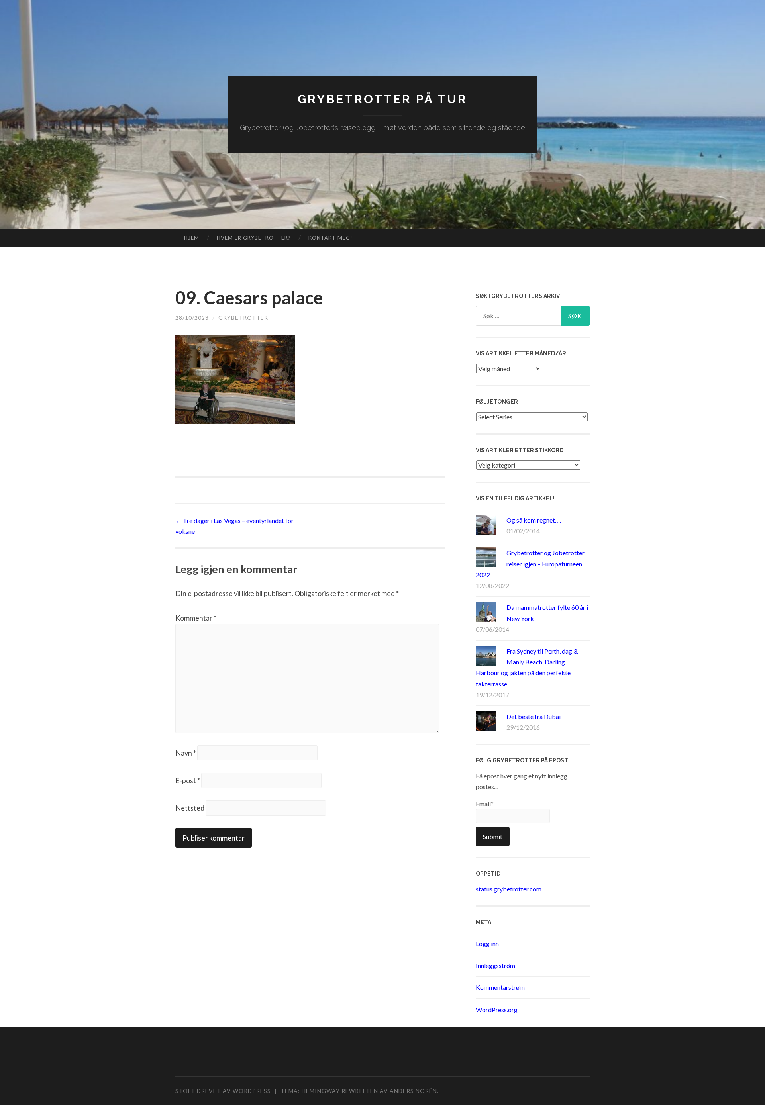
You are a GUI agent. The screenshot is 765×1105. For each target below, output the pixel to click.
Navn (185, 752)
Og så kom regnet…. (533, 520)
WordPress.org (497, 1009)
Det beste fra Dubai (533, 716)
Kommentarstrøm (500, 987)
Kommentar (195, 617)
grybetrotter (243, 317)
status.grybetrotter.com (508, 889)
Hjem (191, 238)
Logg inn (487, 943)
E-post (187, 780)
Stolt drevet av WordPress (223, 1090)
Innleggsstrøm (495, 965)
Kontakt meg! (330, 238)
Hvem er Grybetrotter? (254, 238)
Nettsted (189, 807)
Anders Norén (413, 1090)
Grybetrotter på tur (382, 99)
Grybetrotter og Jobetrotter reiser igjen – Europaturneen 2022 (530, 563)
